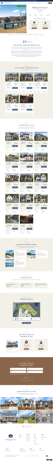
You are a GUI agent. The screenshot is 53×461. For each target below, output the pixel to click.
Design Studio (28, 436)
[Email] (34, 30)
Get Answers (26, 377)
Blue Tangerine (14, 456)
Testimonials (35, 438)
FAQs (42, 438)
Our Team (35, 437)
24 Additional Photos (27, 426)
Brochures (32, 34)
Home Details (15, 87)
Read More (16, 256)
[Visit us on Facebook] (6, 451)
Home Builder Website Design (8, 456)
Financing (30, 3)
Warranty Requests (43, 437)
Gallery (43, 34)
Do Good (35, 441)
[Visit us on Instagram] (10, 451)
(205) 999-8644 (45, 26)
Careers (35, 442)
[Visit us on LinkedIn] (8, 451)
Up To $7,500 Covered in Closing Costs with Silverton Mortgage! (26, 0)
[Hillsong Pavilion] (9, 254)
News (34, 440)
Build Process (28, 438)
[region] (26, 34)
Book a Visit (34, 28)
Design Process (28, 437)
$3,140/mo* (8, 109)
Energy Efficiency (28, 440)
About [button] (33, 3)
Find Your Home (21, 436)
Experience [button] (25, 3)
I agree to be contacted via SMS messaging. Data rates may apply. (19, 374)
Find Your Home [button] (20, 3)
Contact (42, 440)
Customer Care (43, 436)
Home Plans (18, 34)
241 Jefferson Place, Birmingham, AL (10, 348)
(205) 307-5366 (10, 349)
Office (51, 459)
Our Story (35, 436)
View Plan (15, 166)
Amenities (27, 34)
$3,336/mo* (22, 109)
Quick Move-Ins (12, 34)
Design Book (38, 34)
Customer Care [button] (38, 3)
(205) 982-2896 (32, 450)
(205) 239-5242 (34, 26)
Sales (48, 459)
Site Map (23, 34)
